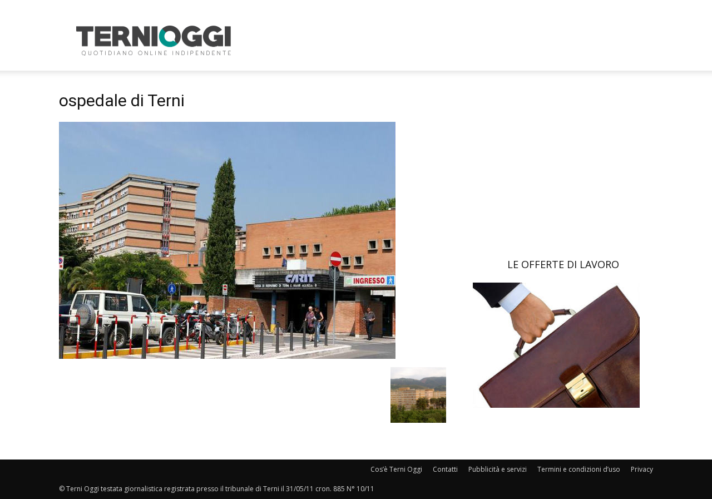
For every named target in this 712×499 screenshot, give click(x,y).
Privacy (642, 469)
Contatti (445, 469)
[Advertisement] (450, 41)
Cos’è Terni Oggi (396, 469)
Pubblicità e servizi (497, 469)
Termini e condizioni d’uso (578, 469)
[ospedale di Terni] (227, 355)
